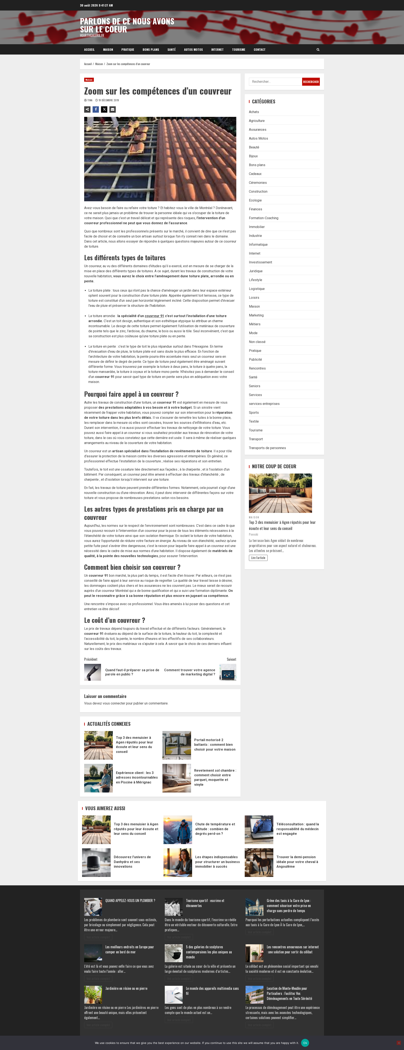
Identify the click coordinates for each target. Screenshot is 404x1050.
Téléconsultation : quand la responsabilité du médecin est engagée (259, 829)
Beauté (254, 147)
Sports (254, 413)
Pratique (127, 49)
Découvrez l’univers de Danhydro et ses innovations (96, 862)
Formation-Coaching (263, 218)
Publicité (255, 360)
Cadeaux (255, 174)
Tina (90, 100)
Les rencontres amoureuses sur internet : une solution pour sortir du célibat (293, 949)
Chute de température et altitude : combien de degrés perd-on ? (177, 829)
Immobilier (257, 227)
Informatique (258, 245)
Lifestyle (255, 280)
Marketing (256, 315)
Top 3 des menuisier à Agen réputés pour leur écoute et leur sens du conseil (98, 745)
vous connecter (114, 703)
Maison (108, 49)
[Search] (318, 49)
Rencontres (257, 368)
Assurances (257, 130)
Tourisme (238, 49)
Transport (256, 439)
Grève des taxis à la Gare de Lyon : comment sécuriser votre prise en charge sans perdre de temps (289, 905)
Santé (171, 49)
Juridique (256, 271)
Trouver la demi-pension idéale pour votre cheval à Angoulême (259, 862)
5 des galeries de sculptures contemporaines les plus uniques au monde (209, 951)
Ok (305, 1043)
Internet (217, 49)
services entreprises (264, 404)
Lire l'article (258, 557)
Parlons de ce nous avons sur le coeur (127, 25)
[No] (399, 1043)
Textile (254, 421)
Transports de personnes (267, 448)
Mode (253, 333)
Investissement (260, 262)
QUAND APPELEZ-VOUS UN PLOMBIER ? (130, 900)
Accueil (89, 49)
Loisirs (254, 298)
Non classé (257, 342)
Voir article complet (98, 937)
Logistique (257, 289)
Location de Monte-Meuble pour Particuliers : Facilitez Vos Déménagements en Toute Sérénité (289, 993)
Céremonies (258, 183)
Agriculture (257, 121)
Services (255, 395)
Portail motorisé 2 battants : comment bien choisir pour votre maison (176, 745)
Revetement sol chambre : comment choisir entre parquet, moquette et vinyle (176, 778)
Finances (255, 209)
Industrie (255, 236)
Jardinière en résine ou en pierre (126, 988)
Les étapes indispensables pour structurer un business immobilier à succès (177, 862)
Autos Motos (193, 49)
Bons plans (151, 49)
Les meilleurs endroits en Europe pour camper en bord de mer (129, 949)
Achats (254, 112)
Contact (260, 49)
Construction (258, 191)
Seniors (254, 386)
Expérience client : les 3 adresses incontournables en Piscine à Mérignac (98, 778)
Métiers (254, 324)
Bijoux (253, 156)
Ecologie (255, 200)
